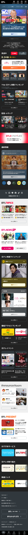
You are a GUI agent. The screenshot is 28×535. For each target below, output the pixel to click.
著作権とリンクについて (7, 524)
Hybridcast (4, 495)
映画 (26, 6)
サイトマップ (4, 522)
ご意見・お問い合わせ (17, 524)
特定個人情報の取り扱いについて (9, 506)
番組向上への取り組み (6, 500)
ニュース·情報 (10, 6)
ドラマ (3, 6)
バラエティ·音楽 (19, 6)
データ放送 (4, 497)
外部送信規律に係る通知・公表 (8, 526)
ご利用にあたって (12, 522)
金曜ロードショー (9, 261)
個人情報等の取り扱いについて (8, 503)
